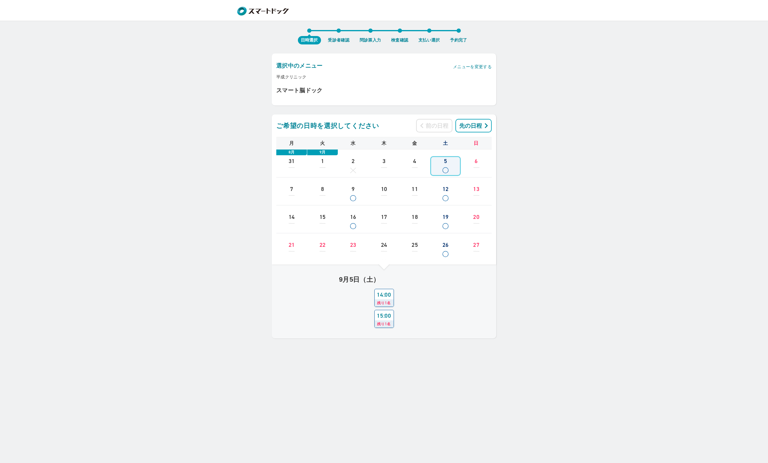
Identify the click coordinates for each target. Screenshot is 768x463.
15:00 (384, 319)
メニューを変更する (472, 66)
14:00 (384, 298)
